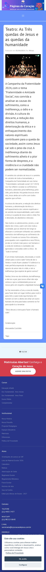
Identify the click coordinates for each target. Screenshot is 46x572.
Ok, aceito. (23, 559)
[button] (23, 15)
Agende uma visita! (23, 371)
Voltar (24, 352)
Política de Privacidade (14, 553)
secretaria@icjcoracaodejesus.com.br (16, 527)
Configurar (23, 565)
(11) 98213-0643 (9, 519)
